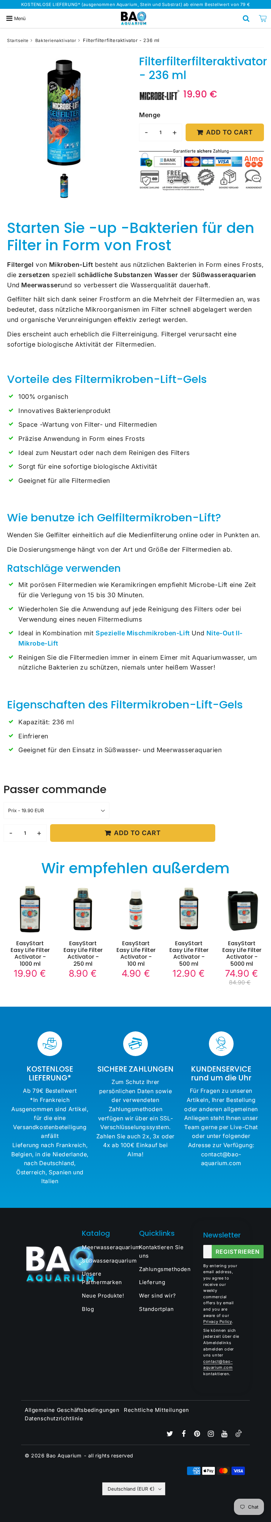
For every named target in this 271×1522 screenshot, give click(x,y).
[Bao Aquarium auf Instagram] (211, 1434)
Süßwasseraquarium (107, 1260)
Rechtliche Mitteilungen (156, 1410)
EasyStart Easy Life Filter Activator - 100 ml (136, 953)
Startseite (18, 40)
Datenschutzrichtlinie (54, 1418)
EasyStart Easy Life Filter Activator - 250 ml (83, 953)
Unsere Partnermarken (102, 1278)
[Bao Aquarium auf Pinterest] (198, 1434)
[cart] (263, 18)
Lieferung (152, 1282)
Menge (150, 115)
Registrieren (238, 1251)
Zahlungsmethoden (164, 1269)
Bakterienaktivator (56, 40)
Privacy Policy (217, 1321)
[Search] (246, 18)
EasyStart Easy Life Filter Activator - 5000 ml (241, 953)
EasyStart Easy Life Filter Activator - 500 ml (189, 953)
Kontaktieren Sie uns (161, 1251)
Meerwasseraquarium (107, 1247)
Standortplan (156, 1309)
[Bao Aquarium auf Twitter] (171, 1434)
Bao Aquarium (63, 1455)
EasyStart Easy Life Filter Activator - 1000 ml (30, 953)
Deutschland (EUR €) (131, 1489)
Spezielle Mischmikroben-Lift (143, 633)
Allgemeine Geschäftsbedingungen (72, 1410)
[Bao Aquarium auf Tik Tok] (238, 1435)
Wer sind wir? (157, 1295)
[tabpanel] (64, 185)
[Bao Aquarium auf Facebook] (184, 1434)
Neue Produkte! (103, 1295)
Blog (88, 1309)
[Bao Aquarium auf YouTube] (225, 1434)
